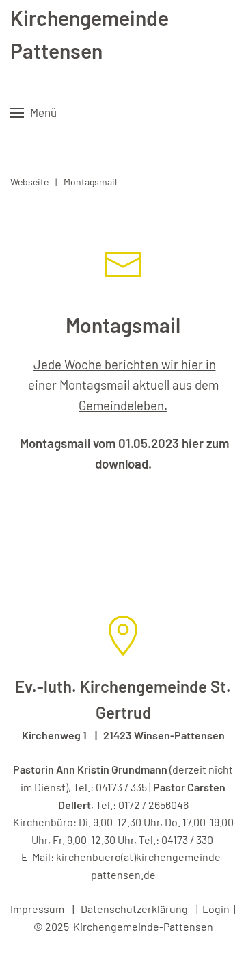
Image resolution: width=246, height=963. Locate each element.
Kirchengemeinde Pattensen (89, 34)
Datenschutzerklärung (134, 908)
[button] (33, 113)
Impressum (37, 908)
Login (216, 908)
